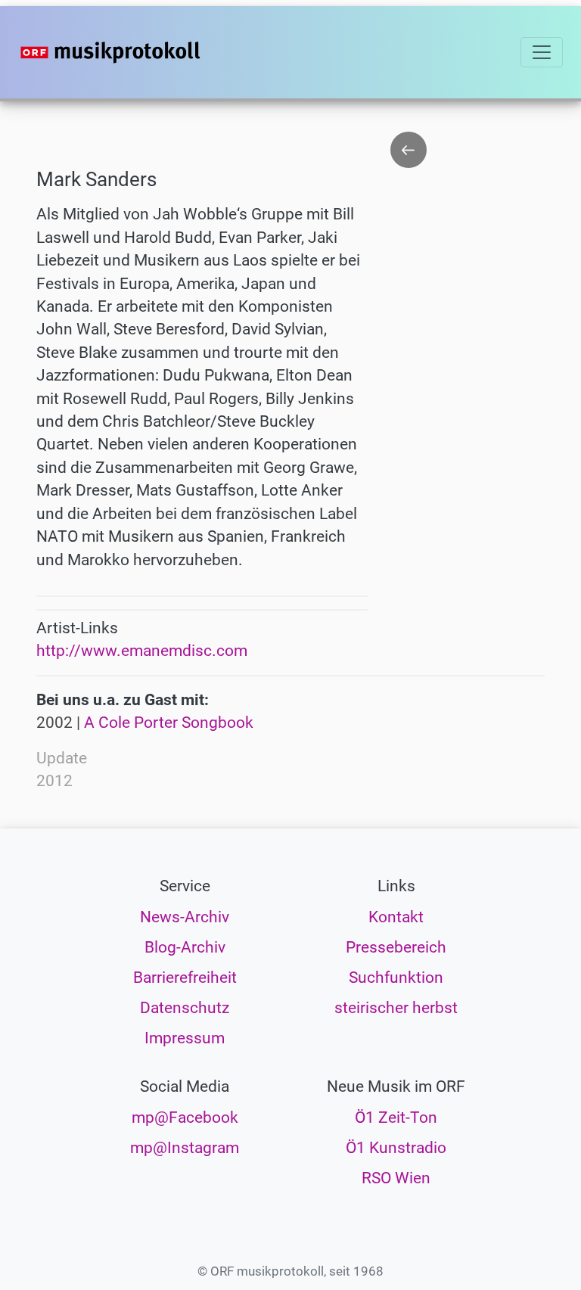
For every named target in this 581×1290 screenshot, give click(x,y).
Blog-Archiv (184, 947)
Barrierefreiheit (185, 977)
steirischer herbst (396, 1008)
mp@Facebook (185, 1117)
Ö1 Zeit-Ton (396, 1117)
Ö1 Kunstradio (396, 1148)
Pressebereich (396, 947)
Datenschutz (184, 1008)
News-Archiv (184, 917)
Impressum (184, 1038)
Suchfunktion (396, 977)
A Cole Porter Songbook (168, 722)
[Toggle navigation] (541, 52)
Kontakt (396, 917)
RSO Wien (396, 1178)
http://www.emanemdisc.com (141, 651)
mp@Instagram (184, 1148)
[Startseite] (140, 52)
